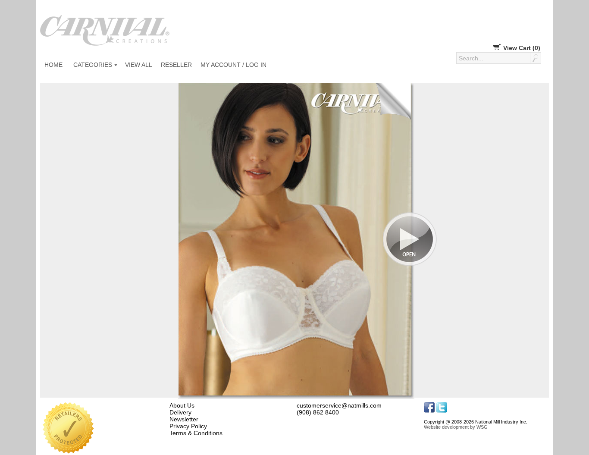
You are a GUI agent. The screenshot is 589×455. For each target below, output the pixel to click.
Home (53, 64)
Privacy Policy (188, 426)
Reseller (176, 64)
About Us (181, 405)
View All (138, 64)
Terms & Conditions (195, 433)
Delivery (180, 412)
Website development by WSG (456, 427)
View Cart (520, 47)
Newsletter (183, 419)
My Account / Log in (233, 64)
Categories (92, 64)
